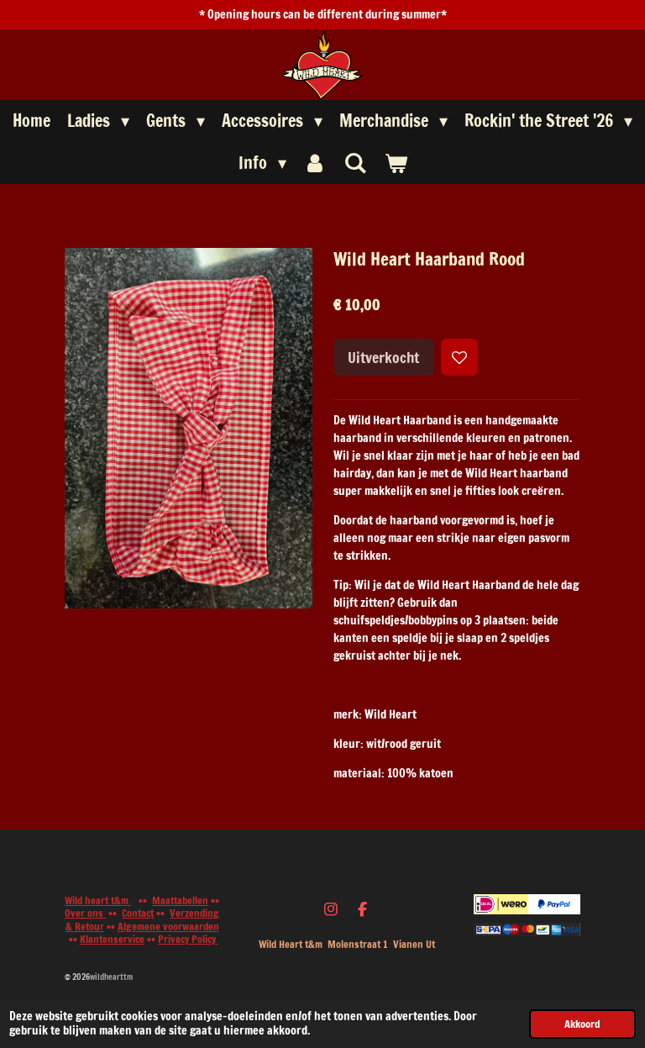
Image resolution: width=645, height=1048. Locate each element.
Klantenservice (112, 939)
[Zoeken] (355, 162)
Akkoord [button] (582, 1023)
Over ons (85, 913)
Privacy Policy (188, 939)
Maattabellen (180, 900)
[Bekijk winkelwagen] (395, 163)
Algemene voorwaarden (168, 926)
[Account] (315, 163)
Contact (138, 913)
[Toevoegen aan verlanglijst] (459, 357)
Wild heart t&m (98, 900)
